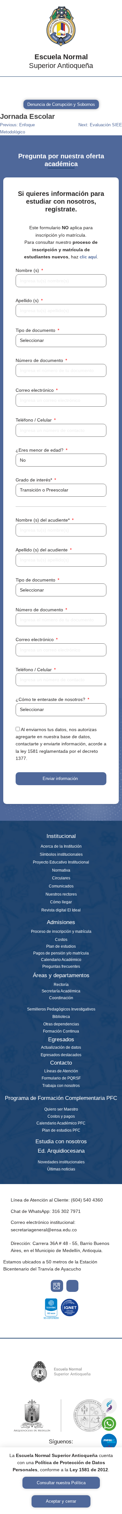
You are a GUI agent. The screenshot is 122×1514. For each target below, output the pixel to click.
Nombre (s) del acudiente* (43, 520)
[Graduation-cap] (58, 88)
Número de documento (40, 360)
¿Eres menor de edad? (40, 450)
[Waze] (72, 1286)
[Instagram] (8, 88)
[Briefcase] (75, 88)
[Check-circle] (91, 88)
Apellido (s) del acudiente (42, 549)
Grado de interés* (34, 479)
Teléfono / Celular (34, 420)
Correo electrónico (35, 390)
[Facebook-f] (25, 88)
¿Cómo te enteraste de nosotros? (51, 699)
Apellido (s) (28, 300)
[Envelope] (41, 88)
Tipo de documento (36, 330)
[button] (110, 85)
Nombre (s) (28, 270)
